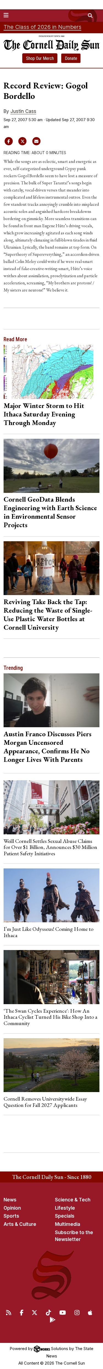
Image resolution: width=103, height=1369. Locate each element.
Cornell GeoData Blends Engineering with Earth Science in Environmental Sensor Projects (50, 512)
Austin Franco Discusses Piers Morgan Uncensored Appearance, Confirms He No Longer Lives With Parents (47, 746)
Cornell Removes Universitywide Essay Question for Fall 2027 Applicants (45, 1101)
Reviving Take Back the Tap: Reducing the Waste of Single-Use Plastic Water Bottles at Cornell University (48, 614)
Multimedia (67, 1224)
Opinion (12, 1208)
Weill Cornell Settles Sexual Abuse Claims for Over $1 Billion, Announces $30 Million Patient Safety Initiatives (50, 847)
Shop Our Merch (40, 58)
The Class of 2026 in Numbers (42, 27)
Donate (71, 58)
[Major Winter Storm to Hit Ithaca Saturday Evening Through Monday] (52, 372)
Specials (64, 1216)
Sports (11, 1216)
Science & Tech (72, 1200)
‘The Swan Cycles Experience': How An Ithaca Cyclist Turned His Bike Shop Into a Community (50, 1017)
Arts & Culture (20, 1224)
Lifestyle (65, 1208)
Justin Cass (23, 111)
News (10, 1200)
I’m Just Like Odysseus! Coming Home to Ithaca (48, 931)
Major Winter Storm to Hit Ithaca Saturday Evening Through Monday (44, 414)
